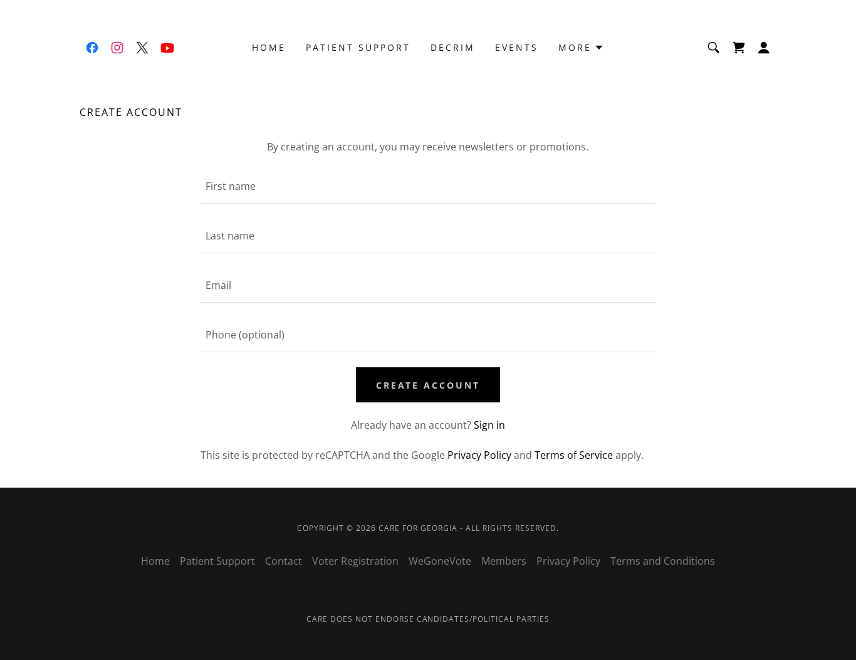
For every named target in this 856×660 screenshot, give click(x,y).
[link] (92, 47)
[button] (581, 47)
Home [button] (155, 561)
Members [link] (503, 561)
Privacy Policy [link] (479, 455)
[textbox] (428, 186)
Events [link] (516, 47)
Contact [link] (283, 561)
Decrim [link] (453, 47)
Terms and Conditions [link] (662, 561)
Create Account (428, 385)
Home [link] (269, 47)
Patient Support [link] (358, 47)
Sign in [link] (489, 425)
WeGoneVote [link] (440, 561)
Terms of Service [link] (574, 455)
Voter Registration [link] (355, 561)
